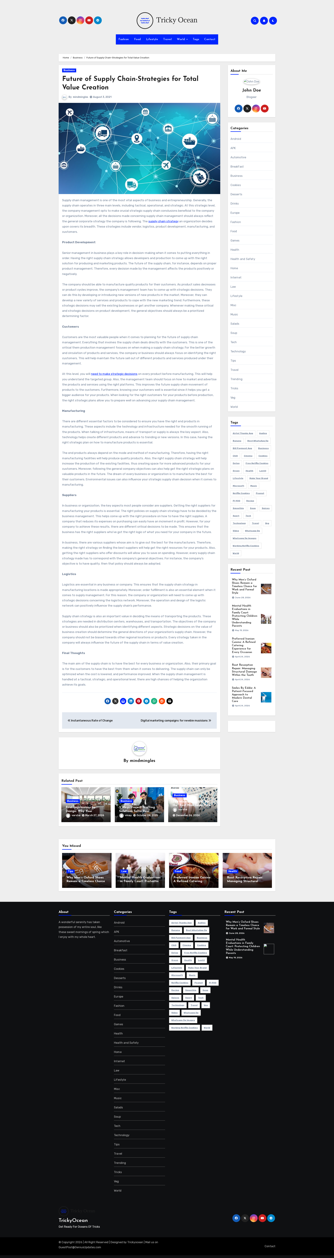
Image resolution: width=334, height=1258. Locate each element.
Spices (266, 508)
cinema (248, 456)
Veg (233, 397)
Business (69, 70)
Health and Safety (242, 259)
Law (233, 286)
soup (253, 508)
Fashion (123, 39)
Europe (235, 212)
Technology (238, 351)
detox (236, 463)
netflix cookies (241, 493)
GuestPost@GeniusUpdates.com (80, 1247)
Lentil (262, 471)
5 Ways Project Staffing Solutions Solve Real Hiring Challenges (137, 811)
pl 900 (236, 501)
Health (234, 249)
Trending (236, 379)
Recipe (250, 501)
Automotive (238, 157)
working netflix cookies (246, 546)
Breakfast (237, 166)
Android (235, 139)
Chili (235, 456)
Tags (196, 39)
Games (235, 240)
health (249, 471)
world (236, 553)
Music (234, 314)
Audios (263, 433)
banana (237, 441)
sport (236, 516)
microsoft (238, 486)
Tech (233, 342)
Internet (236, 277)
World (181, 39)
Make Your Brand (258, 478)
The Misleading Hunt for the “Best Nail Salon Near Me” (192, 805)
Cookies (235, 185)
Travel (167, 39)
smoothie (238, 508)
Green (236, 471)
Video (236, 531)
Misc (233, 305)
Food (137, 39)
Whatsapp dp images (244, 538)
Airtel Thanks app (243, 433)
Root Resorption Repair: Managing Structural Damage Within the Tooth (246, 881)
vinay (128, 815)
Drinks (234, 203)
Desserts (236, 194)
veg (267, 523)
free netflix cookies (257, 463)
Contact (210, 39)
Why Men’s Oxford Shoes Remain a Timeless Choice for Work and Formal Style (244, 586)
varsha (76, 815)
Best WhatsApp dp (257, 441)
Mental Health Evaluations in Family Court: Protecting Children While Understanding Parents (244, 616)
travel (255, 523)
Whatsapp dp (252, 531)
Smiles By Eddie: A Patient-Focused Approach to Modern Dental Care (244, 695)
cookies (263, 456)
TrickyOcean (73, 1220)
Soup (233, 333)
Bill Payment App (242, 448)
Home (234, 268)
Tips (233, 360)
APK (233, 148)
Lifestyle (152, 39)
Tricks (234, 388)
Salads (234, 323)
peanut (260, 493)
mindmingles (80, 97)
